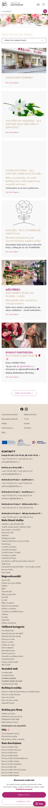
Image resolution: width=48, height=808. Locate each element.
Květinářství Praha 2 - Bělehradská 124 (20, 504)
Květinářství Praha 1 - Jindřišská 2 (18, 480)
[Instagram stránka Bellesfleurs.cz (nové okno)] (26, 409)
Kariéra (27, 423)
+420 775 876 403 (9, 517)
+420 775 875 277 (9, 495)
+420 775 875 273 (9, 483)
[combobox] (14, 40)
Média (4, 423)
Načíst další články (24, 393)
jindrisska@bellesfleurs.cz (12, 486)
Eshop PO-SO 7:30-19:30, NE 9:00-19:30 (21, 455)
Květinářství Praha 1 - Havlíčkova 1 (18, 492)
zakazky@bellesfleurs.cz (11, 474)
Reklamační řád (30, 414)
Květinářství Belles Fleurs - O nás (20, 293)
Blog (3, 432)
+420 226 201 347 (25, 459)
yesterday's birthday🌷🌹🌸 (23, 355)
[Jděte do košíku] (38, 4)
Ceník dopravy (7, 428)
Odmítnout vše (24, 801)
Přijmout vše (24, 795)
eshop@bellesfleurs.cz (10, 462)
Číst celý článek (12, 83)
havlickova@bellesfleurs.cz (12, 498)
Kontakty (27, 428)
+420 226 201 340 (26, 508)
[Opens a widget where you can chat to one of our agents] (39, 804)
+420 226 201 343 (26, 517)
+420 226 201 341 (25, 495)
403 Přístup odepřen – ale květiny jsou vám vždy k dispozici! (23, 124)
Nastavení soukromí (9, 419)
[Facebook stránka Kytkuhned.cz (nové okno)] (21, 409)
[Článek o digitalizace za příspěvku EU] (9, 442)
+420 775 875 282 (9, 471)
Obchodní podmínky (19, 77)
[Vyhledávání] (45, 11)
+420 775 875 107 (16, 5)
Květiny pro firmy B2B (13, 467)
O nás (26, 419)
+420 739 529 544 (9, 508)
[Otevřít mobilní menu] (43, 4)
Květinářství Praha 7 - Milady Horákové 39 (22, 513)
